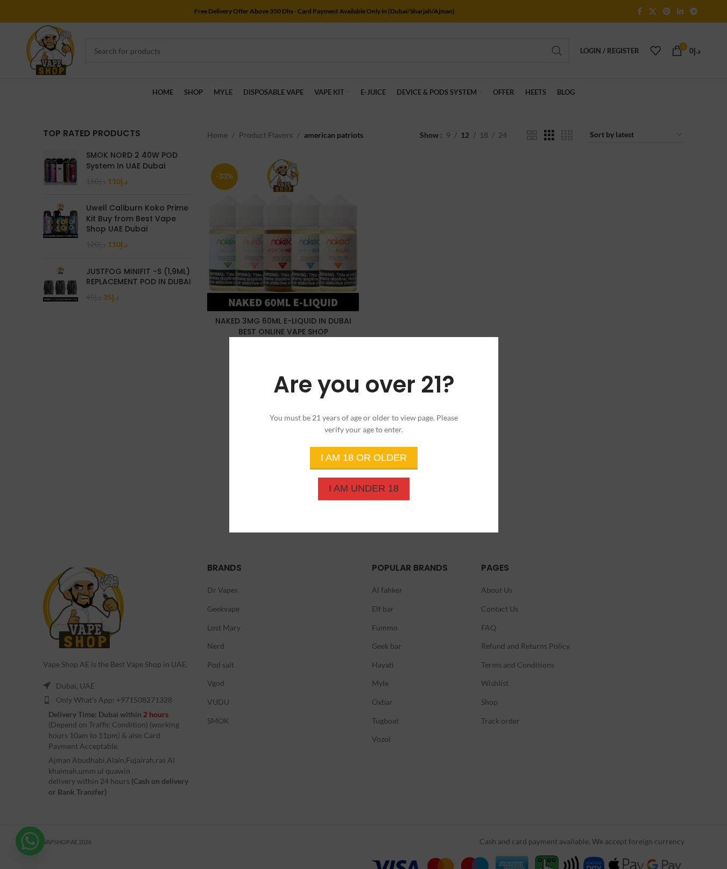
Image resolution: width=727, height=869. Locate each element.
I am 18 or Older (364, 457)
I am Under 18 (364, 487)
